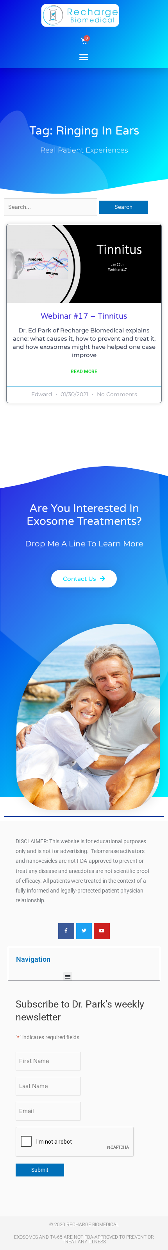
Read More (84, 371)
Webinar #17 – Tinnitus (84, 316)
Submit (39, 1170)
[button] (84, 56)
